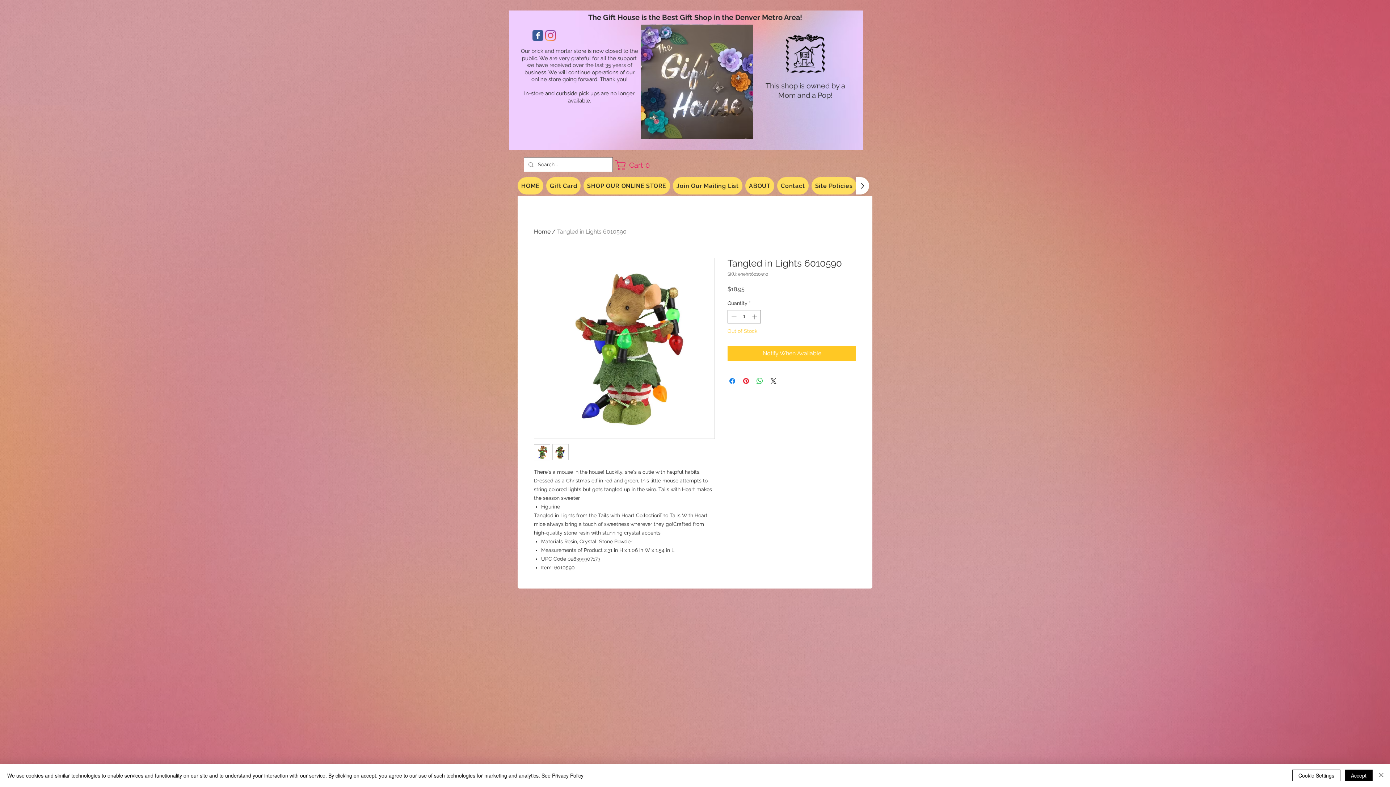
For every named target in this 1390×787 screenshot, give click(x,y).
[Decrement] (733, 316)
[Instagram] (550, 35)
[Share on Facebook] (732, 381)
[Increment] (755, 316)
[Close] (1381, 775)
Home (542, 231)
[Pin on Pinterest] (746, 381)
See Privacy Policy (563, 775)
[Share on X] (773, 381)
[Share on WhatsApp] (759, 381)
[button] (635, 165)
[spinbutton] (744, 316)
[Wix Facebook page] (537, 35)
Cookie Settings (1316, 775)
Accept (1358, 775)
